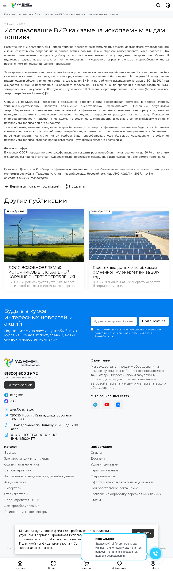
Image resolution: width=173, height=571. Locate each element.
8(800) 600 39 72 (21, 373)
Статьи (96, 500)
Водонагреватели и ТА (21, 500)
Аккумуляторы (15, 482)
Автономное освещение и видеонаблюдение (39, 476)
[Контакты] (167, 5)
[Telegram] (95, 404)
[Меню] (5, 5)
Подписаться (154, 321)
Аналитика (26, 14)
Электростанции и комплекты (26, 458)
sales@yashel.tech (22, 409)
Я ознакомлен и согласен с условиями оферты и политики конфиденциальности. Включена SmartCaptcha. (128, 333)
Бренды (10, 453)
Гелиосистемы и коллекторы (25, 512)
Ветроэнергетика (17, 470)
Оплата (96, 453)
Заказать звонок (19, 385)
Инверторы (13, 488)
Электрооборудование (21, 506)
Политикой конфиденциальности (44, 543)
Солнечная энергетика (21, 464)
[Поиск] (158, 5)
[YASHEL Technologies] (21, 5)
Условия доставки (104, 464)
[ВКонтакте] (118, 404)
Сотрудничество (103, 476)
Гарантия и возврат (105, 470)
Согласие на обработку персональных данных (126, 494)
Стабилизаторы (16, 494)
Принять (143, 533)
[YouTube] (106, 404)
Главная (9, 14)
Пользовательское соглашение (114, 488)
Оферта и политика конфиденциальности (122, 482)
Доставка (98, 458)
